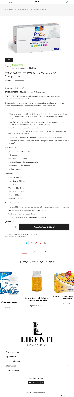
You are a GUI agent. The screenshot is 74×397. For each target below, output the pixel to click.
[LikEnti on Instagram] (38, 382)
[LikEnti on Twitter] (30, 382)
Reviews (24, 252)
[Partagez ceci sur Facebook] (31, 243)
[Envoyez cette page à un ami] (45, 243)
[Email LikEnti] (42, 382)
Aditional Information (46, 252)
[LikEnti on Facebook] (34, 382)
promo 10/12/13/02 (24, 234)
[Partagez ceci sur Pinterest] (36, 243)
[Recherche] (63, 2)
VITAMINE (33, 234)
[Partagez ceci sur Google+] (41, 243)
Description (33, 252)
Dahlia (32, 68)
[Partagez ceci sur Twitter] (27, 243)
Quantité (9, 222)
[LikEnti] (37, 2)
